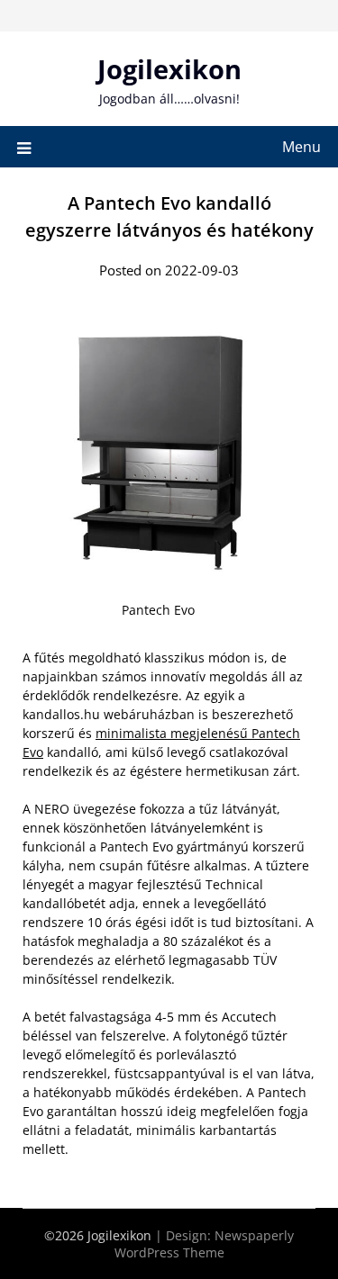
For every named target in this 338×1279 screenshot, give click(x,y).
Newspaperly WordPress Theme (204, 1244)
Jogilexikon (169, 68)
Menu (301, 147)
